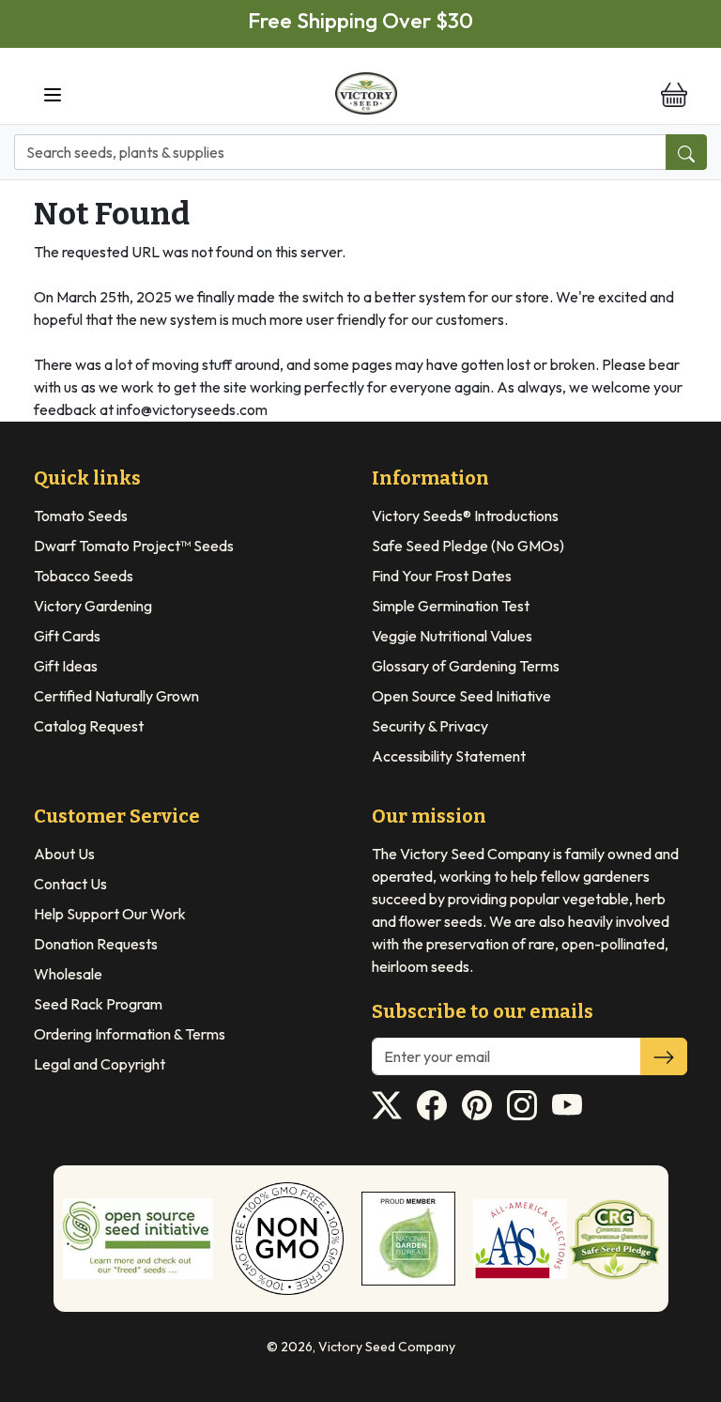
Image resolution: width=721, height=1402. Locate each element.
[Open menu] (52, 94)
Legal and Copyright (99, 1064)
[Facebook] (432, 1105)
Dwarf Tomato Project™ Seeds (134, 545)
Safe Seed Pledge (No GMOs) (468, 545)
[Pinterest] (477, 1105)
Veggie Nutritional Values (452, 635)
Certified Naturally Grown (116, 695)
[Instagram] (522, 1105)
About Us (64, 853)
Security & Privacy (430, 725)
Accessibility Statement (449, 756)
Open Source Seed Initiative (461, 695)
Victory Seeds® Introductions (465, 515)
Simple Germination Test (450, 605)
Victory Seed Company (386, 1346)
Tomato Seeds (81, 515)
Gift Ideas (66, 665)
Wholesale (68, 973)
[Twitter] (387, 1105)
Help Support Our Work (110, 913)
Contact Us (70, 883)
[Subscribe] (663, 1056)
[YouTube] (567, 1105)
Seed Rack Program (98, 1003)
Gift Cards (67, 635)
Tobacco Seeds (83, 575)
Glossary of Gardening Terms (466, 665)
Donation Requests (96, 943)
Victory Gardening (93, 605)
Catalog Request (89, 725)
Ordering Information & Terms (129, 1034)
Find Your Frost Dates (442, 575)
